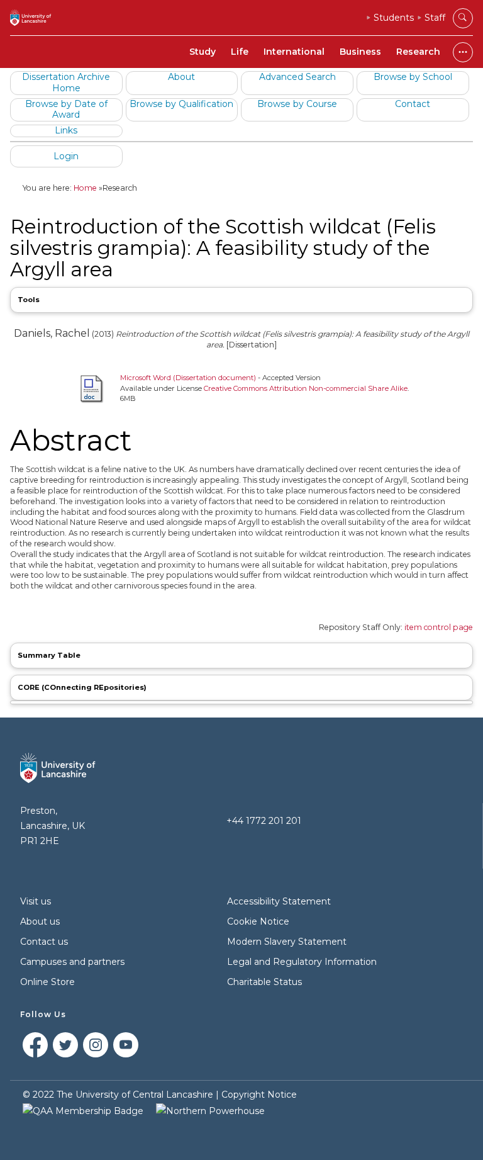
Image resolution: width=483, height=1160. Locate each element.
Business (360, 51)
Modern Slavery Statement (287, 941)
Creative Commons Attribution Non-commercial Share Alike (306, 388)
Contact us (44, 941)
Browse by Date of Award (66, 109)
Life (239, 51)
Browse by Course (297, 104)
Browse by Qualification (181, 104)
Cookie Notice (258, 921)
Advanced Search (297, 76)
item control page (438, 627)
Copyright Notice (259, 1094)
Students (394, 17)
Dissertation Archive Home (66, 82)
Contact (412, 104)
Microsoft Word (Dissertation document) (188, 377)
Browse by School (413, 76)
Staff (435, 17)
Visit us (35, 901)
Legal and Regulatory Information (302, 961)
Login (66, 156)
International (294, 51)
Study (202, 51)
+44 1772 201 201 (263, 820)
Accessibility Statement (279, 901)
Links (66, 130)
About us (40, 921)
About (181, 76)
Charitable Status (264, 982)
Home (85, 188)
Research (418, 51)
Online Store (47, 982)
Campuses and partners (72, 961)
